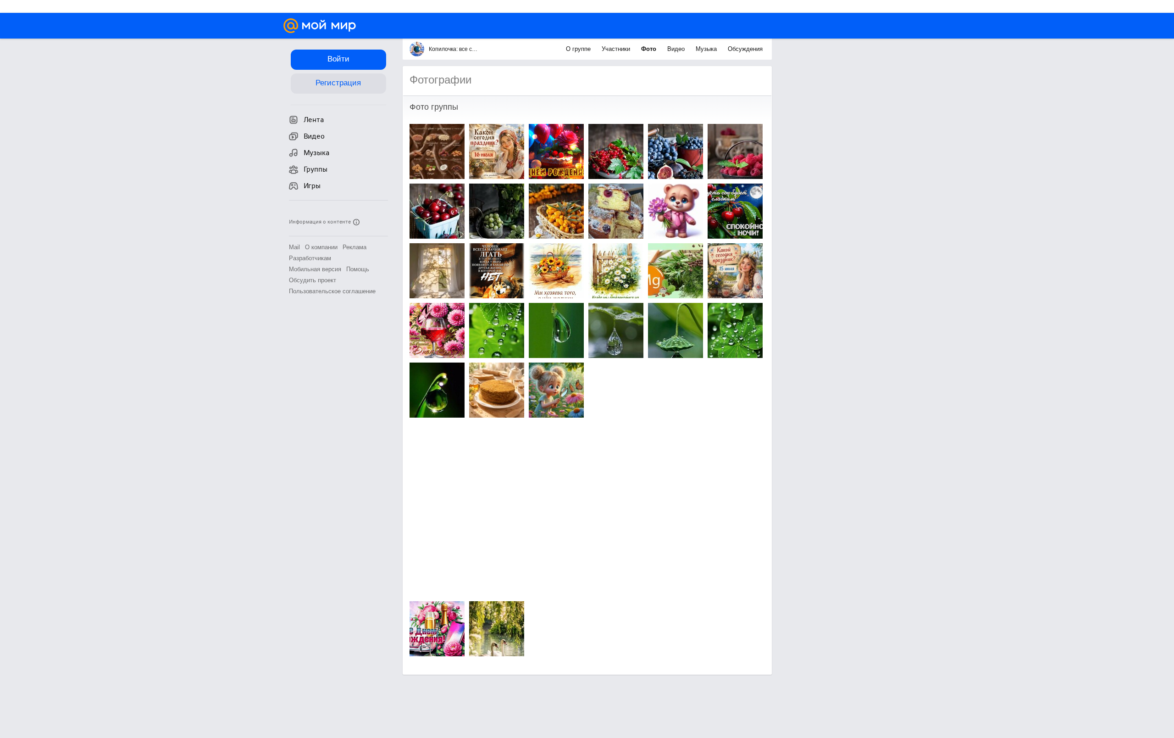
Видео (677, 48)
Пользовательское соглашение (332, 291)
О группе (579, 48)
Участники (617, 48)
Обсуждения (745, 48)
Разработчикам (310, 258)
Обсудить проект (312, 280)
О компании (321, 247)
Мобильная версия (315, 269)
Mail (294, 247)
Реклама (354, 247)
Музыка (707, 48)
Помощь (357, 269)
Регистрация (338, 82)
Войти (338, 59)
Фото (649, 48)
